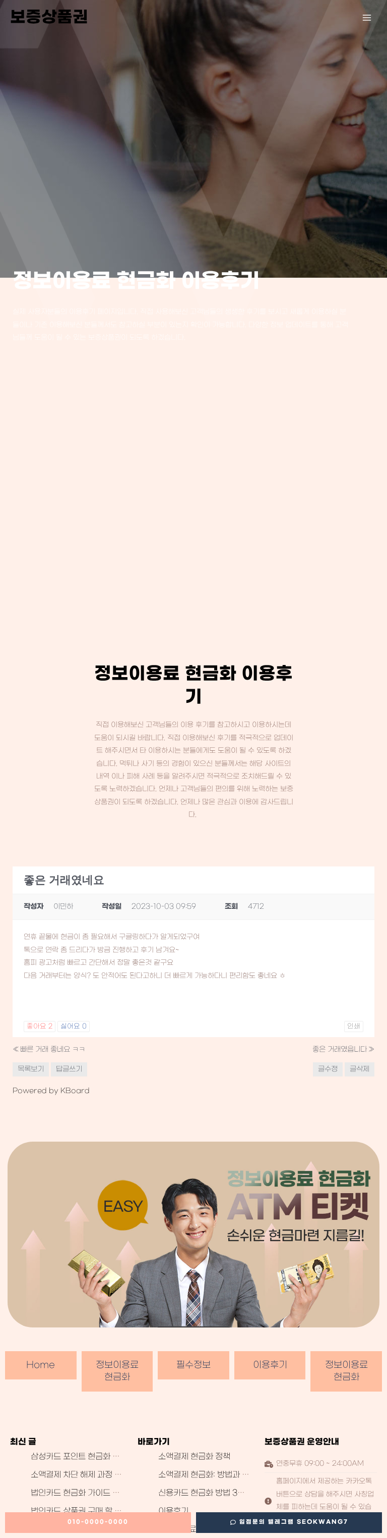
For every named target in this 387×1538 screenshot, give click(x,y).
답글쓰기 (69, 1069)
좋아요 (39, 1026)
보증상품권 (49, 17)
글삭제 (359, 1069)
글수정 (328, 1069)
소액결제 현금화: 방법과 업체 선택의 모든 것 (233, 1474)
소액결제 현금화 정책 (194, 1456)
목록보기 (31, 1069)
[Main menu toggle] (367, 18)
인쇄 (353, 1026)
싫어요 (73, 1026)
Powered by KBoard (51, 1091)
